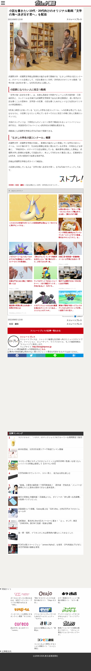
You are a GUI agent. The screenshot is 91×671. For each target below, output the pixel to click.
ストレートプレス (74, 19)
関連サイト (6, 589)
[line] (55, 355)
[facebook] (17, 355)
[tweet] (31, 355)
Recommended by (68, 316)
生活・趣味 (14, 324)
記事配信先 (6, 651)
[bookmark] (73, 355)
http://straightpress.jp (42, 347)
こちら (43, 349)
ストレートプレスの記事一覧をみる (45, 331)
